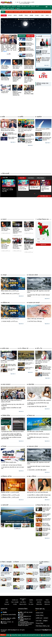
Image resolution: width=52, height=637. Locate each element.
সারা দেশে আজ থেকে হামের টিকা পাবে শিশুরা (37, 497)
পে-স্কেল (42, 15)
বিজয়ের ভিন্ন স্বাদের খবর (43, 505)
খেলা (28, 6)
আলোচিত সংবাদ (15, 600)
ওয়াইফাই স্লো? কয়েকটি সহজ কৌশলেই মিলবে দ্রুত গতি (9, 585)
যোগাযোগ (46, 618)
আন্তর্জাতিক (18, 6)
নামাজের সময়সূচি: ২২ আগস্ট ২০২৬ (29, 363)
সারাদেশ (13, 6)
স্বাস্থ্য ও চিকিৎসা (32, 476)
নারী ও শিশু (39, 348)
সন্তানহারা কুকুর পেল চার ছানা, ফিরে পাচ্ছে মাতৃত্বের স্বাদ (46, 529)
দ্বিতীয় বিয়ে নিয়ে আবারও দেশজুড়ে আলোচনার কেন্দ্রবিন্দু (46, 524)
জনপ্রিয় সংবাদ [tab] (30, 36)
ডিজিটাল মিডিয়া (6, 415)
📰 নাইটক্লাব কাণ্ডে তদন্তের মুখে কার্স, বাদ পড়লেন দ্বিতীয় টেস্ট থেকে (24, 12)
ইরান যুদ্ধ (26, 15)
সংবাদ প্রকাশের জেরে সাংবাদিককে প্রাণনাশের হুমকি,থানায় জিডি (11, 438)
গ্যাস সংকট (9, 15)
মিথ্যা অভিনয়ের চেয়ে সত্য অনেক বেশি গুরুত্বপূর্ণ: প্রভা (35, 574)
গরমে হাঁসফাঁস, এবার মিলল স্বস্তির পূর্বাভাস (37, 470)
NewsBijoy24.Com (46, 630)
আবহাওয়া (47, 15)
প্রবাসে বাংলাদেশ (6, 384)
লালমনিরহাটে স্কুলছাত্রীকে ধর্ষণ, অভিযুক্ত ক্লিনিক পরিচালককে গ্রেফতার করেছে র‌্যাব (17, 231)
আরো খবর (46, 65)
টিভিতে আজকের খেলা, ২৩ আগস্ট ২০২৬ (10, 293)
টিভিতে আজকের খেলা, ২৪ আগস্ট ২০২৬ (10, 291)
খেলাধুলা (4, 275)
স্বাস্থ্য (37, 6)
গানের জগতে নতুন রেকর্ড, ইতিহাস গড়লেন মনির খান (22, 587)
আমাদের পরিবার (39, 615)
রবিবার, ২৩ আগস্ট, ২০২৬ (17, 250)
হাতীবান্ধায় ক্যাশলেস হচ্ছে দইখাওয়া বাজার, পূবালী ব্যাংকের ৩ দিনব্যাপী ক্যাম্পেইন (28, 247)
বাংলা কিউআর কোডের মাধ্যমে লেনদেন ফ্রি (9, 578)
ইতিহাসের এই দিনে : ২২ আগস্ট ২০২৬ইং (10, 492)
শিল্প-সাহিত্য (31, 604)
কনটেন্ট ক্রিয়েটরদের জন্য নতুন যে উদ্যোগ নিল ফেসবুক (6, 574)
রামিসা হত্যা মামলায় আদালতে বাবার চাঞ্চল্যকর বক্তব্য (46, 374)
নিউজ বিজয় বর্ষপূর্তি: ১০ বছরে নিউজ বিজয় (17, 521)
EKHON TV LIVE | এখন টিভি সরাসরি (45, 187)
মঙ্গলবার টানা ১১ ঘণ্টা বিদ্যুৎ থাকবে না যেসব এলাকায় (30, 44)
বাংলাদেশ (8, 6)
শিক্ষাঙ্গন (4, 446)
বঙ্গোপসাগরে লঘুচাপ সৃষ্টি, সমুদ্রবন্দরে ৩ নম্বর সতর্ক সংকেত (43, 52)
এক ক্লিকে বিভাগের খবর (43, 219)
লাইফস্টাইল (3, 8)
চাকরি (8, 8)
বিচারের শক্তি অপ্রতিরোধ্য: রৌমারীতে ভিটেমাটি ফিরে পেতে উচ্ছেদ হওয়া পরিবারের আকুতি (43, 368)
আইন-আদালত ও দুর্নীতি (44, 562)
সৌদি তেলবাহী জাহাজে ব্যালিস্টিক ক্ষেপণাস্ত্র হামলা (29, 39)
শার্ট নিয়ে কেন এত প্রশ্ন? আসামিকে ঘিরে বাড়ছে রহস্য (28, 229)
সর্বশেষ (4, 6)
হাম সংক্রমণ (37, 15)
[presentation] (34, 513)
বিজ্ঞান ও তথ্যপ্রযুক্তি (7, 562)
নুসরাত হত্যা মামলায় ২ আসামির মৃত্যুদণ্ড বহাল (45, 574)
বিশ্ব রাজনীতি (20, 15)
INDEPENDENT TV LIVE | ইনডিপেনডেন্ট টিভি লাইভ (34, 188)
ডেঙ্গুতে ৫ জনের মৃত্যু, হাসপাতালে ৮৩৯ (35, 318)
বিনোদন (32, 6)
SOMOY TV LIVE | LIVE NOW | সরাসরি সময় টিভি (7, 190)
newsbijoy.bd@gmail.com (24, 616)
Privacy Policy (39, 623)
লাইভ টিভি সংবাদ (41, 69)
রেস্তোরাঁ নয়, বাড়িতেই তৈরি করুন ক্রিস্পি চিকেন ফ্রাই (46, 515)
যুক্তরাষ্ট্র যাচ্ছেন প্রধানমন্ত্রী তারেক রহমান (42, 47)
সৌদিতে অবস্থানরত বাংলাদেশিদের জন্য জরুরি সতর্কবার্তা (11, 408)
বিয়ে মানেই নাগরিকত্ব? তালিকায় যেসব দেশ (46, 519)
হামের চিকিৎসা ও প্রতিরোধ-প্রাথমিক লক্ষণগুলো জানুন (39, 495)
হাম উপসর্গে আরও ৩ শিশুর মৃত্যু (35, 321)
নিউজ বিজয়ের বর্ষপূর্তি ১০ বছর (42, 626)
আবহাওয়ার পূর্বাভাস (33, 275)
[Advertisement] (24, 110)
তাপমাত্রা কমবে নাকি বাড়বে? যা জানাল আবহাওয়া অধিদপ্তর (38, 295)
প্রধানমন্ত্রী (31, 15)
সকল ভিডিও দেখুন (44, 196)
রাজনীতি (21, 117)
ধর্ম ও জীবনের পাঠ (23, 348)
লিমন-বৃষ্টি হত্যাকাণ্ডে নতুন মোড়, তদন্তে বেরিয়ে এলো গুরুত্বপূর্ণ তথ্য (12, 405)
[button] (34, 193)
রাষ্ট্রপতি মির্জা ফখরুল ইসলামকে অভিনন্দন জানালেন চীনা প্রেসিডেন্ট (17, 79)
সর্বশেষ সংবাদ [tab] (21, 36)
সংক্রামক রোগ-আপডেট (34, 302)
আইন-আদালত (24, 6)
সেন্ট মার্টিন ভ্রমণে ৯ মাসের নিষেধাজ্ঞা (35, 431)
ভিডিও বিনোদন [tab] (40, 178)
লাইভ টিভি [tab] (22, 178)
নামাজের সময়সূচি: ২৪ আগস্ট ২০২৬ (10, 321)
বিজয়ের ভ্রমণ (31, 415)
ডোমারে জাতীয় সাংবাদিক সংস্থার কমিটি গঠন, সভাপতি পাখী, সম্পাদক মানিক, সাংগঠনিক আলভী (11, 434)
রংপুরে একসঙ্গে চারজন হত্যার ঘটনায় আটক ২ (48, 586)
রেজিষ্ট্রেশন (45, 620)
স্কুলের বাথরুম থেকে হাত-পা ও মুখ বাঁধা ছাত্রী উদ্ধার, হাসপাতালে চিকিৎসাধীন (42, 362)
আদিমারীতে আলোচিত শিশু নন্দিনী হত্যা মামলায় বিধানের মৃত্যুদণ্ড (17, 246)
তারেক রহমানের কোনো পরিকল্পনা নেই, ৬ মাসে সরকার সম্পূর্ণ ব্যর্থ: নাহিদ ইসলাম (8, 42)
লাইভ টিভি (5, 177)
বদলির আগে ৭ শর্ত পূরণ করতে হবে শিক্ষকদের (12, 465)
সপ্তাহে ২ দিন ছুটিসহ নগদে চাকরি (11, 369)
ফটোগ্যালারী (5, 505)
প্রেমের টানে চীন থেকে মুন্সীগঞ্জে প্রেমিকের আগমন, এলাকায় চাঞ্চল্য (46, 509)
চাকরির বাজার (5, 348)
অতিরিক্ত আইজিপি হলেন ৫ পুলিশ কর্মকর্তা (12, 138)
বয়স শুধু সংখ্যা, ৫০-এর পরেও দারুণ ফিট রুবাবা (37, 492)
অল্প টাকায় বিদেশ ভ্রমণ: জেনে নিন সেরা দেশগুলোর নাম (38, 434)
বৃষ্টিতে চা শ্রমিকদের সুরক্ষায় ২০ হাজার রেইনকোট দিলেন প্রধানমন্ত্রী (43, 60)
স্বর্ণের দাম (15, 15)
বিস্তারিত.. (10, 50)
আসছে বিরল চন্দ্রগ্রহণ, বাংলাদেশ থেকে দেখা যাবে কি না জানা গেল (26, 49)
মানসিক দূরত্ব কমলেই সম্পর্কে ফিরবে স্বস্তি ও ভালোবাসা (39, 400)
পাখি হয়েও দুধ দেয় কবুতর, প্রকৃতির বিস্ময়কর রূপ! (46, 534)
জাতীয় (3, 117)
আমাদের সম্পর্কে (39, 613)
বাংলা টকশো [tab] (31, 178)
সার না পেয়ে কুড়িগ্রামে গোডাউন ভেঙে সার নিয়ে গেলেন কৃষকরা (5, 246)
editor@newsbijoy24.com (24, 619)
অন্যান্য (11, 8)
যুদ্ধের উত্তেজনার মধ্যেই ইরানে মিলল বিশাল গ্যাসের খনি (29, 55)
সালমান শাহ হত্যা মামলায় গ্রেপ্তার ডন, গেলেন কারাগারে (35, 587)
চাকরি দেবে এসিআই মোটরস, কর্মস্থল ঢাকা (12, 365)
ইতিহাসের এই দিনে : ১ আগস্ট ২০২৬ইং (10, 497)
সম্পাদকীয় (15, 604)
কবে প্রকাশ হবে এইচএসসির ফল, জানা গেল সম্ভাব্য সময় (12, 468)
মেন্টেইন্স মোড (39, 618)
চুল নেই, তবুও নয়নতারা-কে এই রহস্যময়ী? (22, 573)
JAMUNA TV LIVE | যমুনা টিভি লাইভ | (23, 187)
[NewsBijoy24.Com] (6, 2)
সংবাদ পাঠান (39, 620)
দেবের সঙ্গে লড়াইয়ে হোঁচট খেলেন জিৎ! (22, 579)
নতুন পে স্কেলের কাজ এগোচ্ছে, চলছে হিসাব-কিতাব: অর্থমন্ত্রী (28, 93)
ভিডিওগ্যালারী (5, 173)
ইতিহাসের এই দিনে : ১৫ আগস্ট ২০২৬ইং (11, 495)
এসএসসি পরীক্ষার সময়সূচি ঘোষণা (5, 92)
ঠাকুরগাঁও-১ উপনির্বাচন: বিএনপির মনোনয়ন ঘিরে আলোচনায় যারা (17, 93)
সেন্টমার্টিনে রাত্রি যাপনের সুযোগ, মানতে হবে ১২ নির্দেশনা (37, 438)
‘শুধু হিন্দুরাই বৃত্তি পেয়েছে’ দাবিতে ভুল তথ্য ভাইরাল (12, 431)
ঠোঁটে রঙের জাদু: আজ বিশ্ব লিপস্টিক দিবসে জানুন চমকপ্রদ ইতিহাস (38, 403)
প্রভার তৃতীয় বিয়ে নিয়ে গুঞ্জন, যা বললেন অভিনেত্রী (22, 566)
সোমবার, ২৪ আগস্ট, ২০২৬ (6, 233)
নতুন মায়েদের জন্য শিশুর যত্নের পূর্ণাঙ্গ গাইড (37, 406)
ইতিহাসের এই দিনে (7, 476)
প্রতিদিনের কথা (6, 302)
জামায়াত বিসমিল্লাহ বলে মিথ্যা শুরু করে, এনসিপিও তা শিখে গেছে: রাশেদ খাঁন (29, 141)
